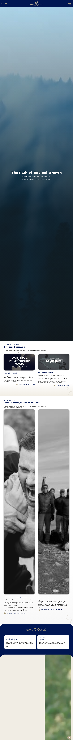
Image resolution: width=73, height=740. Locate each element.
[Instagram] (2, 4)
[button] (2, 642)
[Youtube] (6, 4)
